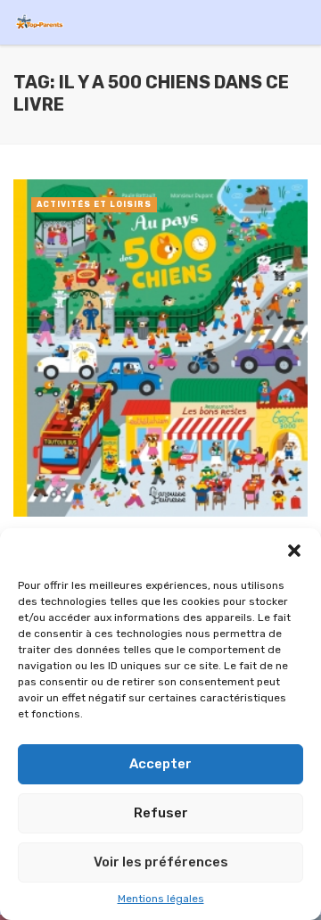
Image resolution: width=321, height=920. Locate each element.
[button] (294, 550)
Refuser (161, 813)
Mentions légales (161, 898)
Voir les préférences (161, 862)
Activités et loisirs (94, 204)
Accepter (160, 764)
